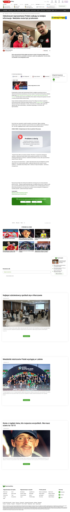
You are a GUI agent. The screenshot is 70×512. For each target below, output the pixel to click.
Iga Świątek (41, 495)
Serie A (30, 495)
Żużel (23, 10)
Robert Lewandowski (43, 491)
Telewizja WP (18, 503)
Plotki (23, 503)
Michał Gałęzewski (9, 50)
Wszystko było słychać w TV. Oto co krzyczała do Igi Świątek (59, 268)
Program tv (13, 503)
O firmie (13, 502)
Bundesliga (31, 493)
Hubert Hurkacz (51, 496)
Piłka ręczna (43, 10)
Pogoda (4, 503)
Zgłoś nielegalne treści (10, 275)
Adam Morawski (40, 95)
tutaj (22, 509)
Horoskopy (8, 503)
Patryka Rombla (39, 102)
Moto (53, 10)
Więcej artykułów (59, 273)
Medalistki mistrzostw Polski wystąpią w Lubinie (26, 251)
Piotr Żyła (41, 496)
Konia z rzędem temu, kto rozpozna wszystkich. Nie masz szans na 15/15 (26, 239)
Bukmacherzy (27, 10)
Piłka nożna (10, 10)
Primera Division (23, 495)
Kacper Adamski (20, 95)
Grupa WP (9, 502)
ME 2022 (11, 13)
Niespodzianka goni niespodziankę (19, 194)
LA (55, 10)
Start (3, 13)
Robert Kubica (41, 493)
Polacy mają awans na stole (34, 85)
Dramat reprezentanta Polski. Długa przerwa (42, 239)
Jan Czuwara (34, 95)
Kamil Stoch (51, 491)
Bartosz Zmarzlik (52, 493)
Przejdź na (6, 1)
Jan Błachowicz (51, 495)
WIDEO (38, 10)
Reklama (35, 502)
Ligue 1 (21, 496)
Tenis (15, 10)
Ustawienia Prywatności (29, 502)
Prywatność (22, 502)
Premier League (23, 493)
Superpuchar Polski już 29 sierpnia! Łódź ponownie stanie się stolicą (41, 251)
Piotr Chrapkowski (27, 95)
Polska (22, 222)
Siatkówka (19, 10)
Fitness (4, 496)
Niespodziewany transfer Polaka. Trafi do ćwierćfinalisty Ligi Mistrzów (10, 251)
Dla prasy (17, 502)
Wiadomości (30, 503)
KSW (4, 498)
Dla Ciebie (5, 10)
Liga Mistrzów (31, 491)
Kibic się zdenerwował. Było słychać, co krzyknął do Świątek (60, 266)
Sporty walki (33, 10)
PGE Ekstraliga (32, 496)
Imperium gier (38, 503)
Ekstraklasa (22, 491)
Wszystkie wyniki (62, 6)
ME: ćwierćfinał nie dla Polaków (9, 238)
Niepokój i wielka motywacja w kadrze (20, 192)
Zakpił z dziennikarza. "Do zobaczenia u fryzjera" (58, 271)
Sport (34, 503)
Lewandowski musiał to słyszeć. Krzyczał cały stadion (62, 261)
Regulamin (40, 502)
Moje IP (25, 503)
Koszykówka (48, 10)
